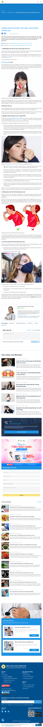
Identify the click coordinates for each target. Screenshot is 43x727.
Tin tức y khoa (10, 12)
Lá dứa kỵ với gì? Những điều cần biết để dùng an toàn (21, 563)
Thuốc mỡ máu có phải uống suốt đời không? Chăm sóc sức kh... (23, 582)
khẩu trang (8, 251)
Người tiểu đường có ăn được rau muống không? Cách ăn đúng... (23, 544)
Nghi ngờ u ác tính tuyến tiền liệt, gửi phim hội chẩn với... (22, 572)
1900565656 (5, 674)
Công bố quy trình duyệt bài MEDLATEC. (30, 317)
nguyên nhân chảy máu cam (20, 323)
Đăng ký (33, 330)
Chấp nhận (38, 725)
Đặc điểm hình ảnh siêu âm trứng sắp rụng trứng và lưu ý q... (23, 507)
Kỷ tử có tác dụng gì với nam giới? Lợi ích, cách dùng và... (22, 554)
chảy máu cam (9, 57)
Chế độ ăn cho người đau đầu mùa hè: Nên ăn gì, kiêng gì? (22, 516)
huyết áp (10, 167)
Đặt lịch (34, 635)
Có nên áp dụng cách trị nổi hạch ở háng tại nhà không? (21, 591)
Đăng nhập (29, 330)
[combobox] (21, 484)
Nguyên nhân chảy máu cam (17, 119)
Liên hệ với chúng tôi (21, 432)
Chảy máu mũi (5, 62)
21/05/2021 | (17, 45)
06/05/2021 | (17, 43)
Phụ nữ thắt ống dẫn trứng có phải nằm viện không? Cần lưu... (23, 526)
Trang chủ (3, 12)
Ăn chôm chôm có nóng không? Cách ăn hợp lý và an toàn (22, 535)
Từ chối (32, 725)
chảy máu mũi (11, 323)
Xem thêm (39, 502)
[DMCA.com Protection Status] (5, 692)
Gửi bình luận (34, 341)
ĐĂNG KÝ (38, 701)
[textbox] (21, 484)
